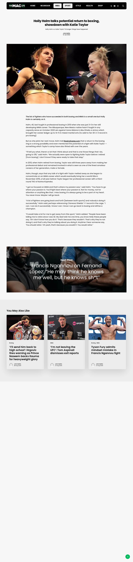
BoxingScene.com (72, 141)
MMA (51, 343)
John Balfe (66, 33)
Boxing (11, 343)
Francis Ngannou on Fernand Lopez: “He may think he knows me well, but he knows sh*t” (66, 269)
